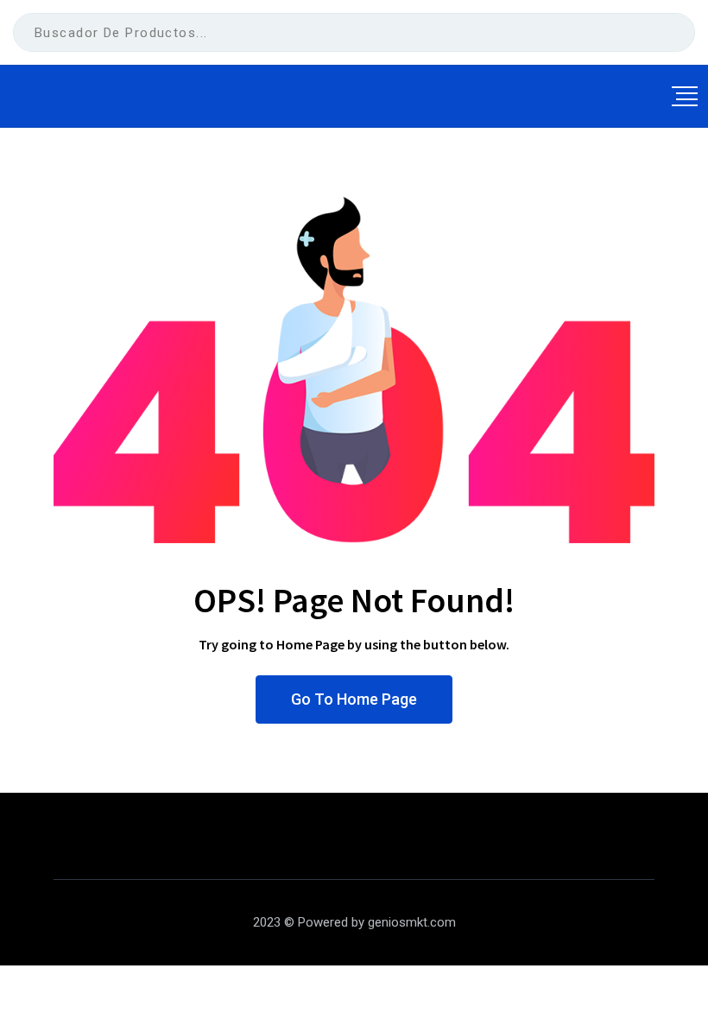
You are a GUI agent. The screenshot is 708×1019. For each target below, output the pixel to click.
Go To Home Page (354, 699)
